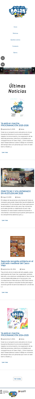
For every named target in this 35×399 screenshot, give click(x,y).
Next (33, 70)
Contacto (15, 46)
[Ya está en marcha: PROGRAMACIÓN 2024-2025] (17, 328)
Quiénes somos (15, 40)
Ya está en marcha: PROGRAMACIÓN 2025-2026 (15, 124)
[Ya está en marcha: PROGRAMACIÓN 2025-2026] (17, 118)
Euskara (3, 65)
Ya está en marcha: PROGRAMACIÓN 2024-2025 (15, 334)
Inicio (15, 27)
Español (3, 59)
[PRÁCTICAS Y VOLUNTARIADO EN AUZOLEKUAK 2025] (17, 186)
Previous (1, 70)
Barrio (15, 52)
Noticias (15, 33)
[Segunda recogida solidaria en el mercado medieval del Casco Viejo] (17, 256)
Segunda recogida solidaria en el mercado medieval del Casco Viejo (17, 263)
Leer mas (5, 152)
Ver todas (17, 379)
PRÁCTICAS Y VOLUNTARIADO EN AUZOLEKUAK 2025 (16, 192)
